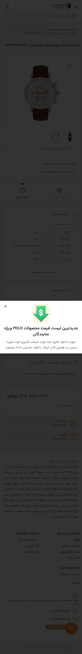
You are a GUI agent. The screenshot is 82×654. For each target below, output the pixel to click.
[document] (41, 327)
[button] (5, 306)
